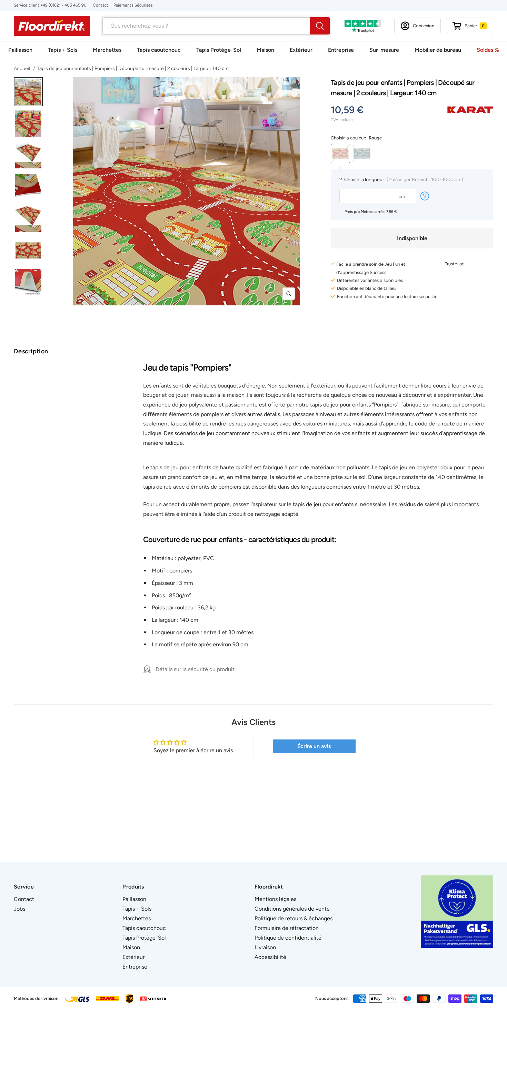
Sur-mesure (384, 50)
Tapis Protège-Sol (218, 50)
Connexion (423, 25)
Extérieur (301, 50)
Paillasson (20, 50)
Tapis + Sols (62, 50)
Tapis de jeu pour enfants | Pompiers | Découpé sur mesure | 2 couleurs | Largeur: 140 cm (133, 68)
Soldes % (488, 50)
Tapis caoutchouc (159, 50)
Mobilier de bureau (438, 50)
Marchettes (107, 50)
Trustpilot (454, 263)
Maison (265, 50)
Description (31, 351)
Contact (100, 5)
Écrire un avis (314, 746)
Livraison (265, 947)
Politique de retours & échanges (293, 918)
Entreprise (341, 50)
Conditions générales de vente (292, 908)
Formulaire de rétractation (287, 928)
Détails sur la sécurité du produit (195, 669)
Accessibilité (270, 957)
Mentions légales (275, 899)
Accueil (22, 68)
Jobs (19, 908)
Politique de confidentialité (288, 937)
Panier (475, 25)
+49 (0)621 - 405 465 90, (64, 5)
